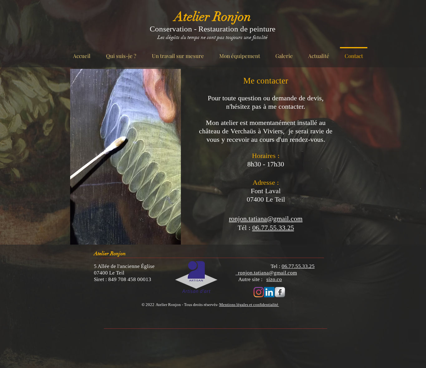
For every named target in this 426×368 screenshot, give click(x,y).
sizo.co (274, 279)
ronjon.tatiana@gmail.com (266, 273)
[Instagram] (259, 292)
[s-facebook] (280, 292)
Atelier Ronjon (212, 17)
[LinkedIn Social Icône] (269, 292)
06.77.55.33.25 (273, 228)
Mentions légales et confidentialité (249, 304)
